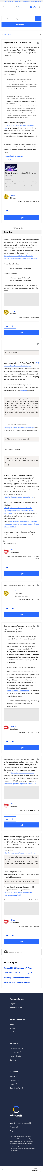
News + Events (15, 1056)
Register (13, 1004)
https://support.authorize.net (18, 691)
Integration (7, 34)
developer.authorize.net (13, 1)
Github (12, 1084)
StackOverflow (15, 1088)
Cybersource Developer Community (6, 7)
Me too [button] (10, 160)
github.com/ (8, 178)
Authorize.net (23, 1123)
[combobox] (22, 18)
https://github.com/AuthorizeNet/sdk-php (19, 427)
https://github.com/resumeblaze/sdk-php (19, 497)
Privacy (13, 1127)
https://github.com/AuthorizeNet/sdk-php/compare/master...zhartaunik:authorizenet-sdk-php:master (21, 524)
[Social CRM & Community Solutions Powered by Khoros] (36, 1170)
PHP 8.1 (26, 541)
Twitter (12, 1076)
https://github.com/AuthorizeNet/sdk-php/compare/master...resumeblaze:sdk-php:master (19, 510)
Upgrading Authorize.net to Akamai (17, 977)
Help (32, 7)
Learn (12, 1024)
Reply (22, 217)
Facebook (13, 1080)
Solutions (13, 1032)
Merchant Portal (16, 1007)
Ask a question (21, 24)
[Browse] (38, 7)
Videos (12, 1028)
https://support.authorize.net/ (22, 773)
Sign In (35, 7)
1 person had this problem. (13, 156)
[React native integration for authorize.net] (29, 228)
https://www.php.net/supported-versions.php (20, 783)
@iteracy (23, 390)
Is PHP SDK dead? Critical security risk (18, 973)
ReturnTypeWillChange (10, 543)
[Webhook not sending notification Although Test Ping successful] (26, 228)
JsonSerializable (10, 541)
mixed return (19, 541)
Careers (13, 1060)
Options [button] (40, 34)
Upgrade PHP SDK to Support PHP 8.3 (18, 968)
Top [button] (3, 1169)
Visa (11, 1123)
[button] (7, 210)
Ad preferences (15, 1131)
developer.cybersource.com (32, 1)
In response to (22, 596)
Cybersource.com (16, 1048)
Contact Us (14, 1052)
